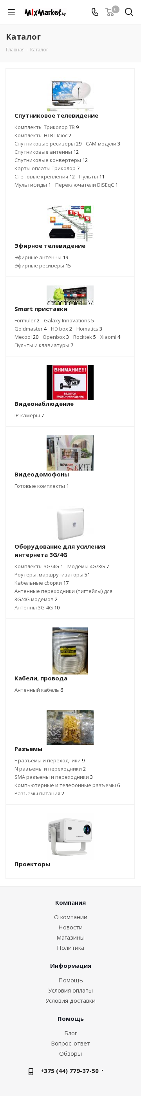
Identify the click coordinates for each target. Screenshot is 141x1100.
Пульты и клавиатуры (43, 345)
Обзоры (70, 1053)
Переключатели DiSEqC (86, 184)
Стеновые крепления (44, 176)
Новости (70, 927)
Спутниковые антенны (46, 151)
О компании (70, 917)
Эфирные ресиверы (42, 265)
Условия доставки (70, 1000)
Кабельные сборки (41, 582)
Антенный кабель (38, 689)
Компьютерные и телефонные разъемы (67, 785)
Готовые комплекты (41, 485)
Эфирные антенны (41, 257)
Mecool (26, 336)
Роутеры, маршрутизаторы (52, 574)
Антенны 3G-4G (37, 607)
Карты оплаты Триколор (47, 168)
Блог (70, 1033)
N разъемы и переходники (50, 768)
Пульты (92, 176)
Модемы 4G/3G (88, 566)
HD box (61, 328)
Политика (70, 947)
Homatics (89, 328)
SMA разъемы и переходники (53, 776)
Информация (70, 965)
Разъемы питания (39, 793)
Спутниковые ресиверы (47, 143)
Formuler (27, 320)
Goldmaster (30, 328)
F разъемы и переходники (49, 760)
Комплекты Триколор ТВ (46, 127)
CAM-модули (103, 143)
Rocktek (84, 336)
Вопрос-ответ (70, 1043)
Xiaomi (110, 336)
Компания (70, 902)
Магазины (70, 937)
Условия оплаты (70, 990)
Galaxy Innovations (69, 320)
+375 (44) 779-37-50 (69, 1071)
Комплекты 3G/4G (38, 566)
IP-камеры (29, 415)
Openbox (56, 336)
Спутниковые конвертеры (51, 160)
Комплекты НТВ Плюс (42, 135)
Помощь (70, 980)
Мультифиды (32, 184)
